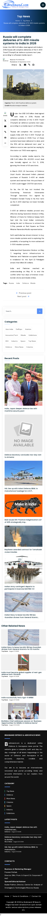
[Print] (34, 64)
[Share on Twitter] (20, 65)
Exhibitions (33, 335)
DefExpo (19, 329)
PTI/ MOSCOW (17, 60)
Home (18, 21)
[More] (5, 143)
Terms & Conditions (20, 896)
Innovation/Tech (12, 335)
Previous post (24, 293)
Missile (32, 283)
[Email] (25, 64)
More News (19, 347)
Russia (11, 283)
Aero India (9, 329)
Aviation (28, 329)
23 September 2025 (20, 62)
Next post (22, 296)
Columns (29, 347)
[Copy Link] (29, 64)
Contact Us (36, 896)
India (18, 283)
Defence (25, 283)
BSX (7, 341)
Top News (26, 21)
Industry (14, 341)
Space (23, 341)
